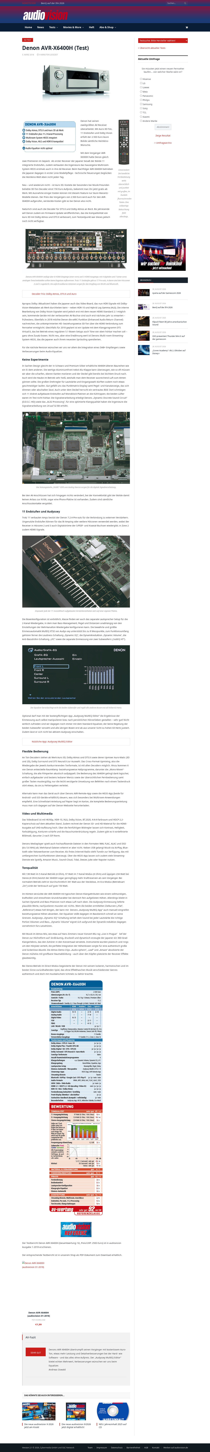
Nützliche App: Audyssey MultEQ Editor (52, 741)
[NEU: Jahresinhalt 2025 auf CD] (113, 1411)
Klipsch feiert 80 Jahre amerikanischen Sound (169, 323)
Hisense (147, 79)
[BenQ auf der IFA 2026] (144, 307)
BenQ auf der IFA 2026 (52, 3)
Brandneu (145, 280)
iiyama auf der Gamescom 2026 (166, 293)
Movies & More (72, 27)
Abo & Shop (106, 27)
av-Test (27, 40)
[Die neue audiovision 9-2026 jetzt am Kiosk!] (38, 1411)
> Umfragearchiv (163, 142)
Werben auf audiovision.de (175, 1447)
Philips (146, 100)
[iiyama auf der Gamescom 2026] (144, 293)
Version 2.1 (27, 1447)
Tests (52, 27)
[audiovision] (45, 14)
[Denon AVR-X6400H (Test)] (76, 87)
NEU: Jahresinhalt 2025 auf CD (113, 1426)
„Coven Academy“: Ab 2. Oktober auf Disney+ (168, 352)
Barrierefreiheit (133, 1447)
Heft (91, 27)
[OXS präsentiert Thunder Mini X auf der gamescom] (144, 336)
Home (28, 27)
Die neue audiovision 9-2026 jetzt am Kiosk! (38, 1426)
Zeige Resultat (163, 135)
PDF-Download (38, 1320)
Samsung (147, 104)
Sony (145, 108)
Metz (145, 91)
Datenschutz (117, 1447)
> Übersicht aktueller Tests (151, 47)
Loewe (146, 87)
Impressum (102, 1447)
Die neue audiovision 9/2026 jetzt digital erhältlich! (76, 1426)
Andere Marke (150, 120)
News (40, 27)
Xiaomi (146, 116)
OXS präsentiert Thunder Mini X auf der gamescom (168, 337)
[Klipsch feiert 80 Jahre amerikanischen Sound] (144, 321)
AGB (146, 1447)
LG (144, 83)
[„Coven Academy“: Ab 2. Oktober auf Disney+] (144, 350)
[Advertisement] (132, 14)
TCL (144, 112)
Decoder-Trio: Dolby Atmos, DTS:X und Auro (54, 293)
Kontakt (155, 1447)
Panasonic (148, 95)
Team (90, 1447)
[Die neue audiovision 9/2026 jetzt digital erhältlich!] (76, 1411)
